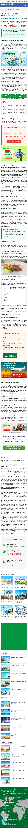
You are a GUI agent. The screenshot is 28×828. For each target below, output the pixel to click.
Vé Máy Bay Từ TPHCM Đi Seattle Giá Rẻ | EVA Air (20, 616)
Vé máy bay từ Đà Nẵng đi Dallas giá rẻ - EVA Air (7, 586)
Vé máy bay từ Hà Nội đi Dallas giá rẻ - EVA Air (20, 586)
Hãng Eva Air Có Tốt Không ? (7, 823)
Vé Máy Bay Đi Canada (6, 811)
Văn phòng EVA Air (14, 415)
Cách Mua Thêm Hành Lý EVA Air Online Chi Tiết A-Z (18, 755)
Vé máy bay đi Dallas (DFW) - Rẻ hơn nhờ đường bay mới (19, 601)
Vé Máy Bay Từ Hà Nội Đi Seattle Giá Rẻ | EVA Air (7, 615)
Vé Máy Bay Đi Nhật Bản (6, 812)
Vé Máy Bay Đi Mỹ (5, 810)
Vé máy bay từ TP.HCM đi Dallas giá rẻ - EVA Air (7, 600)
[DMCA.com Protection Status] (3, 804)
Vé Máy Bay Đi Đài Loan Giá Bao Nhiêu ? (9, 819)
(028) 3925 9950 (16, 797)
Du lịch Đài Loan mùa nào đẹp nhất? (18, 657)
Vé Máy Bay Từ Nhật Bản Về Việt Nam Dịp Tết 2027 (18, 710)
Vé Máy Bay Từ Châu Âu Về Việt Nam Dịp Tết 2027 (18, 702)
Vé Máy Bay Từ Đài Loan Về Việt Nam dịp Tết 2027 (18, 718)
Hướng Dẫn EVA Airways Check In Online (9, 824)
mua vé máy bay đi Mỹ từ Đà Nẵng (14, 244)
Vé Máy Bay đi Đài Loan (6, 814)
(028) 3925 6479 (9, 796)
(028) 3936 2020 (8, 797)
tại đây (23, 546)
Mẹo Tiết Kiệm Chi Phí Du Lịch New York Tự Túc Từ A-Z (18, 666)
